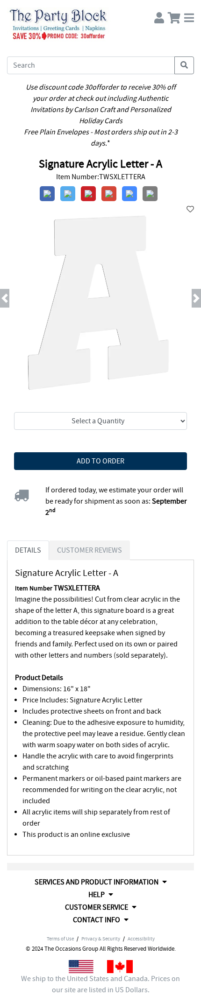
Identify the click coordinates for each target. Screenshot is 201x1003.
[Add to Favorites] (190, 209)
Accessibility (141, 938)
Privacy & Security (100, 938)
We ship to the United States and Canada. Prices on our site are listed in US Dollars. (100, 984)
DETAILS (28, 550)
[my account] (159, 15)
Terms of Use (60, 938)
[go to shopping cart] (174, 15)
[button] (15, 298)
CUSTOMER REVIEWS (89, 550)
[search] (184, 65)
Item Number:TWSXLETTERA (100, 177)
